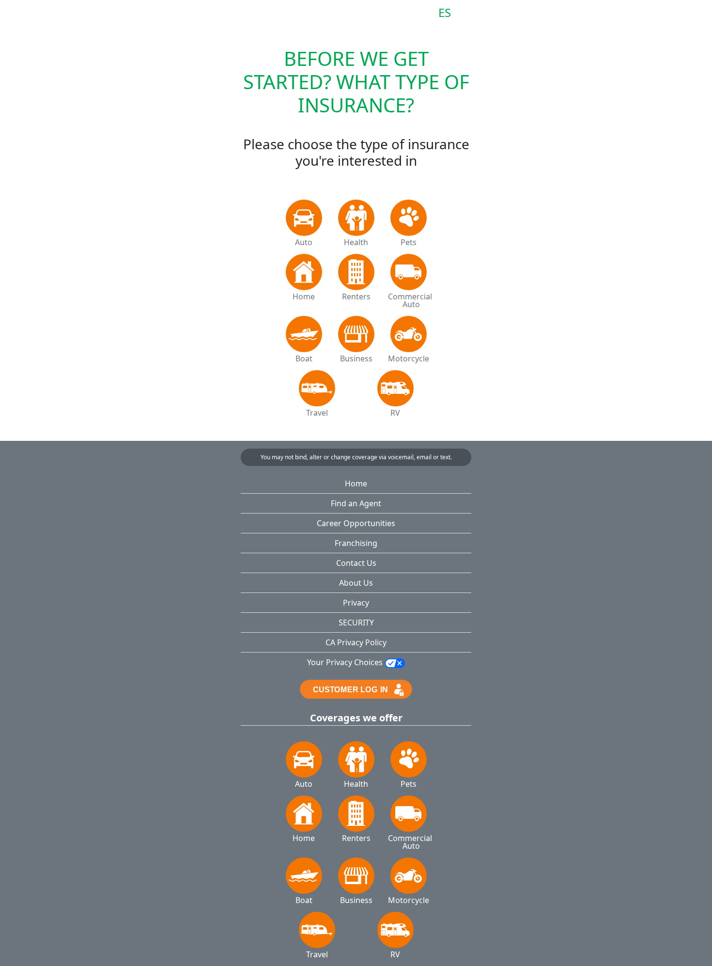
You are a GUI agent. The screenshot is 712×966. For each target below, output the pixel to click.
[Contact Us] (466, 13)
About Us (356, 582)
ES (444, 13)
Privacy (356, 602)
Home (356, 483)
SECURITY (356, 622)
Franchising (356, 543)
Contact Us (356, 563)
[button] (256, 15)
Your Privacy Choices (346, 662)
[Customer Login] (356, 688)
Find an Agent (356, 503)
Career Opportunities (356, 523)
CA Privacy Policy (356, 642)
